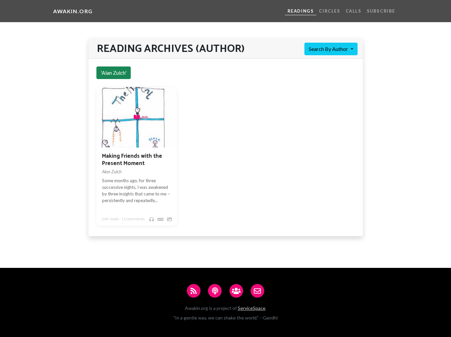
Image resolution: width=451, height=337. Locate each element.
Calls (354, 11)
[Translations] (160, 219)
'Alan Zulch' (113, 72)
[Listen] (151, 219)
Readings (301, 11)
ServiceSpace (251, 308)
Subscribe (381, 11)
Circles (329, 11)
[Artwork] (169, 219)
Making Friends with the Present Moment (132, 160)
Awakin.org (73, 11)
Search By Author (329, 49)
